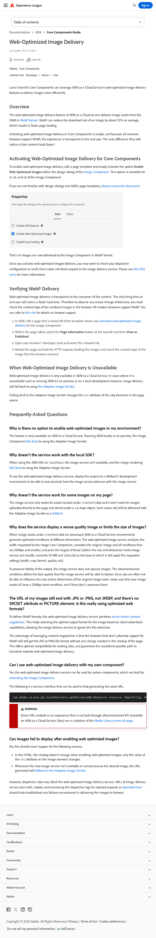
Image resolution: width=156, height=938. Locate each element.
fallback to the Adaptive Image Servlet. (60, 770)
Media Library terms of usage (113, 721)
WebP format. (29, 120)
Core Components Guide (64, 32)
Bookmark (19, 59)
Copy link (36, 59)
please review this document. (121, 186)
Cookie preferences (112, 921)
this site (30, 312)
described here (132, 787)
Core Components (29, 68)
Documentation (19, 32)
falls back (32, 441)
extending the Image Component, (32, 678)
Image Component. (96, 172)
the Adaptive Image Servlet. (56, 386)
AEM (38, 32)
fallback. (57, 513)
